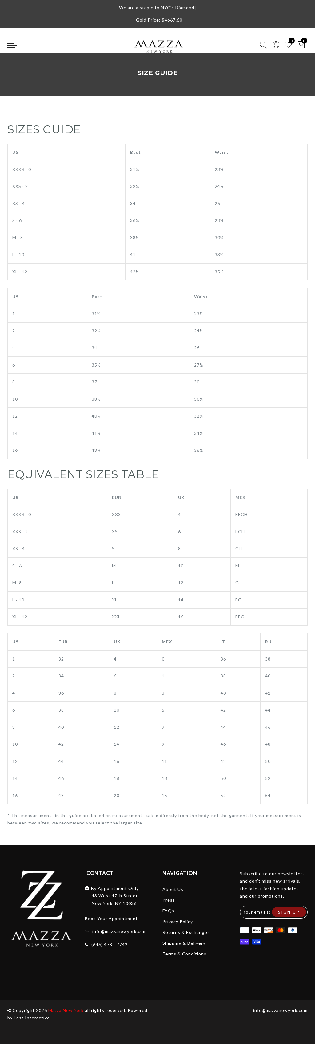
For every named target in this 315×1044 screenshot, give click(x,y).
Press (168, 900)
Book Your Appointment (111, 918)
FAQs (168, 910)
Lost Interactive (32, 1017)
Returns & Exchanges (186, 932)
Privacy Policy (177, 921)
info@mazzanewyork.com (119, 931)
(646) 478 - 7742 (109, 944)
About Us (172, 889)
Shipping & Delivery (183, 943)
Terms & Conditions (184, 953)
